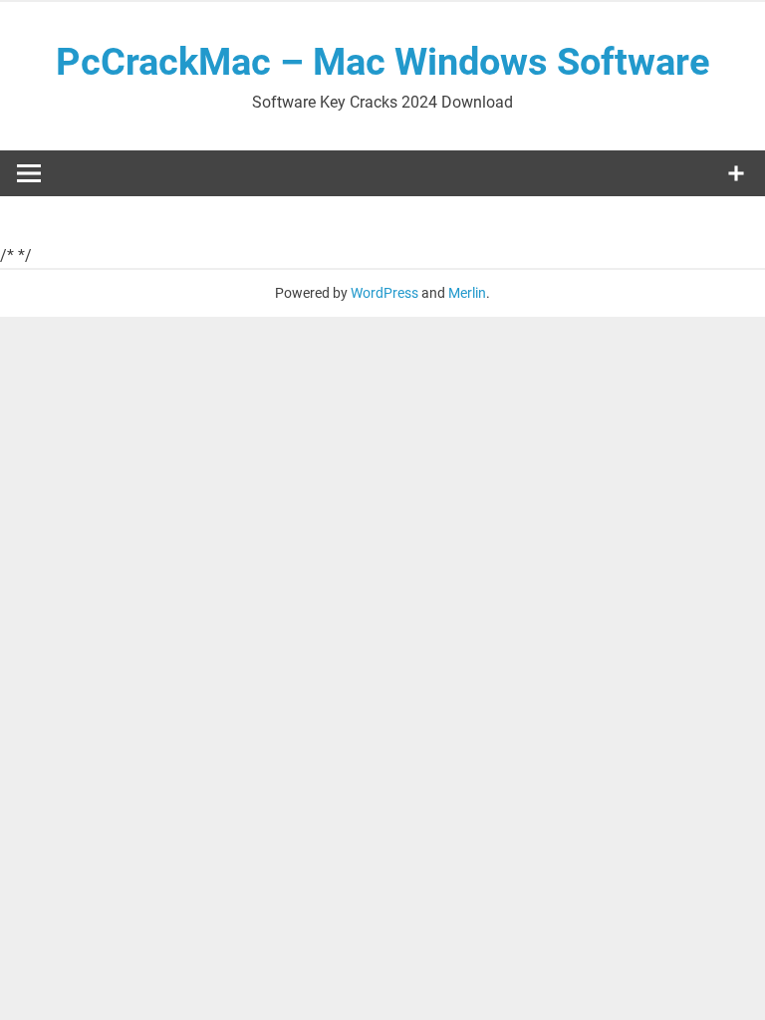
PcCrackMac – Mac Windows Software (383, 62)
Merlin (467, 293)
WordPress (384, 293)
